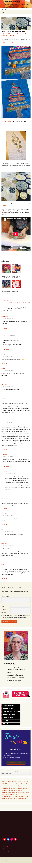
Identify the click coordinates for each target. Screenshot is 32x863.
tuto (5, 798)
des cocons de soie (11, 43)
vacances (11, 798)
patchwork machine (20, 792)
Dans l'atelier (20, 33)
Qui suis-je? (5, 846)
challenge (17, 783)
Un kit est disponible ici (7, 121)
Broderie (4, 784)
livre (11, 790)
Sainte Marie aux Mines (7, 796)
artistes (20, 781)
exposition (14, 786)
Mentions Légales (7, 851)
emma (12, 35)
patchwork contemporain (8, 792)
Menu (2, 12)
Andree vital (4, 498)
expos (9, 786)
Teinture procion (24, 796)
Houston (13, 788)
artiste (15, 781)
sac (17, 794)
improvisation (25, 788)
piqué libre (4, 794)
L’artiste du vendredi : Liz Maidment (19, 302)
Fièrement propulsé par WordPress (9, 860)
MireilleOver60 (4, 316)
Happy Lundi (6, 300)
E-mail (3, 609)
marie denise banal (7, 333)
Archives (16, 771)
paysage (27, 792)
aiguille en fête (4, 781)
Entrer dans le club (16, 762)
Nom (3, 606)
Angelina (28, 33)
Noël (4, 35)
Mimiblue (3, 398)
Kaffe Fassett (4, 790)
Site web (3, 612)
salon (16, 796)
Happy (19, 786)
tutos (8, 798)
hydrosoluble (19, 788)
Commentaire (5, 596)
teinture (19, 796)
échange (24, 798)
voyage (20, 798)
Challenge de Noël (23, 783)
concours (5, 785)
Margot (3, 354)
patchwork (19, 790)
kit (2, 35)
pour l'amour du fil (11, 794)
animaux (9, 781)
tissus (2, 798)
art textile (15, 33)
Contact (4, 848)
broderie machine (10, 783)
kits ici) (4, 205)
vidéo (7, 35)
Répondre (5, 328)
